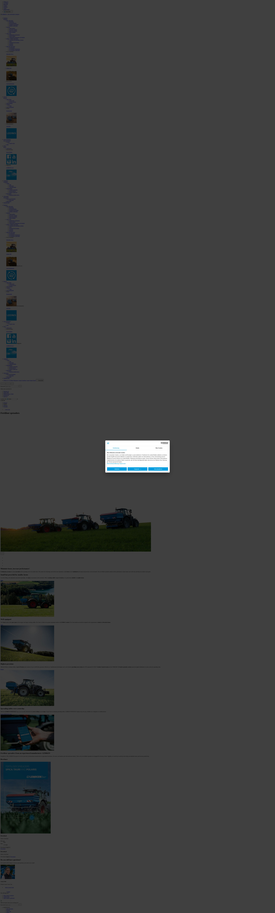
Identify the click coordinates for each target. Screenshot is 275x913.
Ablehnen (117, 469)
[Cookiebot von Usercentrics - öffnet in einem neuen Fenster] (162, 443)
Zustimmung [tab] (116, 448)
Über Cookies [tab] (159, 448)
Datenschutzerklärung (113, 463)
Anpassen (136, 469)
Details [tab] (137, 448)
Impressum (123, 463)
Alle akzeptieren (158, 469)
